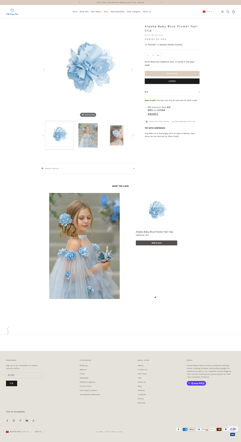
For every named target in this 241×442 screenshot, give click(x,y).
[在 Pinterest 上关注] (20, 420)
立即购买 (172, 81)
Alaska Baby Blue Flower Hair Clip (154, 231)
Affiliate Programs (87, 382)
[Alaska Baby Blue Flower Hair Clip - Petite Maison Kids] (59, 135)
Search (141, 365)
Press (82, 374)
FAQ (139, 378)
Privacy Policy (86, 386)
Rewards (141, 403)
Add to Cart (157, 243)
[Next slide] (132, 69)
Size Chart (142, 374)
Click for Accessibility (15, 412)
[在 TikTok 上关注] (33, 420)
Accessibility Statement (90, 394)
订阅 (12, 383)
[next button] (133, 135)
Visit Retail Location (88, 390)
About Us (142, 382)
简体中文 (38, 432)
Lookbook (142, 394)
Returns (83, 370)
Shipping (83, 365)
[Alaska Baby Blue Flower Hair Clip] (156, 211)
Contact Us (142, 370)
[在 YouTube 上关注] (27, 420)
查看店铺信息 (153, 114)
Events (141, 399)
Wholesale (84, 378)
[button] (120, 329)
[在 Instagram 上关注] (14, 420)
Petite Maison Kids (154, 35)
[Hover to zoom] (88, 71)
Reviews (141, 390)
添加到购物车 (172, 74)
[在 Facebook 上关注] (7, 420)
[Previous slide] (43, 69)
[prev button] (43, 135)
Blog (139, 386)
